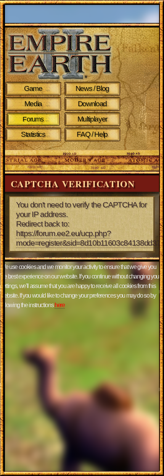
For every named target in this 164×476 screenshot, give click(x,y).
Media (33, 104)
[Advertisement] (134, 138)
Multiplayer (92, 119)
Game (33, 88)
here (60, 305)
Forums (33, 119)
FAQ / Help (92, 134)
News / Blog (92, 88)
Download (92, 104)
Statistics (33, 134)
